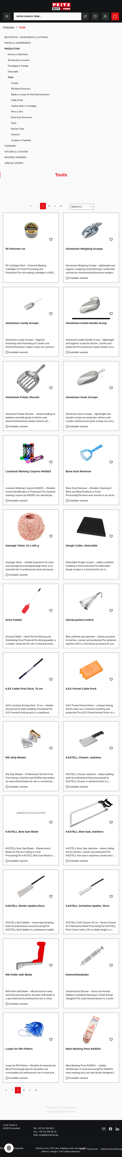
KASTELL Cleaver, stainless (83, 757)
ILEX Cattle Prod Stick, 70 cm (24, 688)
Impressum (92, 1149)
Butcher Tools (17, 129)
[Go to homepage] (61, 6)
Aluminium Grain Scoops (82, 397)
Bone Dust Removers (21, 117)
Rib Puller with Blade (19, 974)
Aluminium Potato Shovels (22, 397)
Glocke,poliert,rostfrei (80, 619)
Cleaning (10, 146)
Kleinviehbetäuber (77, 974)
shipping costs (67, 1148)
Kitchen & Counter (16, 151)
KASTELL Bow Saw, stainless (84, 831)
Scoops (14, 83)
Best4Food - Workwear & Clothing (26, 37)
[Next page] (55, 206)
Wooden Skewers (15, 157)
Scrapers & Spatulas (21, 140)
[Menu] (7, 16)
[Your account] (105, 16)
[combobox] (48, 16)
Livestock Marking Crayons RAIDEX (28, 471)
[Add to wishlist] (51, 240)
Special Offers (13, 163)
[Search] (85, 16)
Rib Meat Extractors (20, 88)
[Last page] (61, 206)
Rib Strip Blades (16, 757)
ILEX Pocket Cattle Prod (81, 688)
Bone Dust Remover (78, 471)
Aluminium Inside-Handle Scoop (86, 323)
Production (12, 48)
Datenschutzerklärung (111, 1149)
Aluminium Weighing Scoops (84, 248)
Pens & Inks (17, 111)
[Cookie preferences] (8, 1148)
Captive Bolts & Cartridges (24, 106)
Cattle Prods (17, 100)
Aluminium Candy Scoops (22, 323)
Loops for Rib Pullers (19, 1048)
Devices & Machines (18, 54)
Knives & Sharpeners (17, 43)
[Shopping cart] (115, 16)
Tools (10, 77)
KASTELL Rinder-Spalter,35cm (25, 905)
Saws (14, 123)
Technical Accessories (18, 60)
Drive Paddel (14, 619)
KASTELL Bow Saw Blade (22, 831)
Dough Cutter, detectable (81, 545)
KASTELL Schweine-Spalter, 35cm (87, 905)
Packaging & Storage (18, 66)
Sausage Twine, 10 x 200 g (22, 545)
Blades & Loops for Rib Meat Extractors (30, 94)
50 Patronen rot (15, 248)
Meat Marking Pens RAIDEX (83, 1048)
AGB (82, 1149)
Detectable (13, 71)
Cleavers (15, 134)
